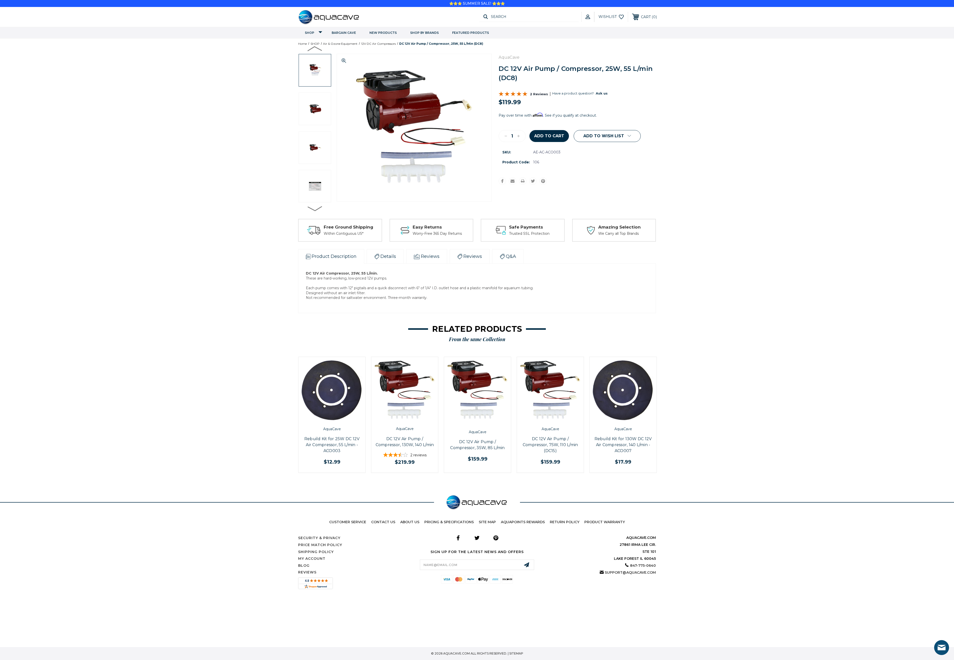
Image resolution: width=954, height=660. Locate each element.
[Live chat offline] (941, 647)
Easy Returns (427, 227)
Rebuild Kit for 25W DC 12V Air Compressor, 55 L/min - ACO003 (332, 444)
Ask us (602, 93)
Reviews (307, 572)
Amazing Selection (619, 227)
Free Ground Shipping (348, 227)
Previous (315, 48)
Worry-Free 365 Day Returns (437, 233)
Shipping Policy (316, 552)
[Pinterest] (543, 181)
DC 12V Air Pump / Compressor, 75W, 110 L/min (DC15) (550, 444)
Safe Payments (526, 227)
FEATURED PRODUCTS (470, 33)
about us (409, 522)
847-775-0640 (643, 565)
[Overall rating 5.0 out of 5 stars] (513, 95)
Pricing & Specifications (449, 522)
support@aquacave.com (630, 572)
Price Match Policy (320, 545)
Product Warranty (604, 522)
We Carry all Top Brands (618, 233)
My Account (311, 558)
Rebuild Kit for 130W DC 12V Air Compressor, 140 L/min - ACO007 (623, 444)
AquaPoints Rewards (523, 522)
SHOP (309, 33)
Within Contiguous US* (343, 233)
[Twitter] (533, 181)
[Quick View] (326, 419)
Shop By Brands (424, 33)
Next (315, 208)
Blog (304, 565)
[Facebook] (502, 181)
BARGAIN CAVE (344, 33)
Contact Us (383, 522)
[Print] (522, 181)
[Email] (512, 181)
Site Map (487, 522)
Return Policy (564, 522)
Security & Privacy (319, 538)
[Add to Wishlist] (337, 419)
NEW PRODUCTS (383, 33)
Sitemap (516, 653)
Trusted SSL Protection (529, 233)
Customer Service (347, 522)
